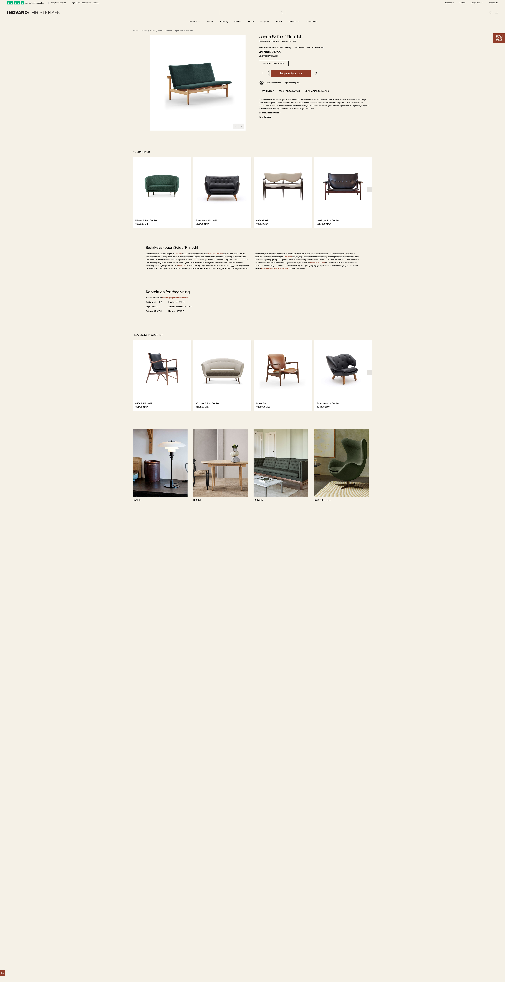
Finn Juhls (182, 265)
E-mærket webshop (273, 83)
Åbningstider (493, 3)
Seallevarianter (275, 63)
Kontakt (462, 3)
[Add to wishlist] (315, 73)
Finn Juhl (178, 254)
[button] (198, 83)
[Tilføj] (268, 71)
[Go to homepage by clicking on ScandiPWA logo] (33, 12)
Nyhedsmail (449, 3)
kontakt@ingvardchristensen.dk (176, 298)
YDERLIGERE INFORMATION (317, 91)
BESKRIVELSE (268, 91)
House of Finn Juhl (215, 254)
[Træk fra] (268, 74)
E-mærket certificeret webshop (88, 3)
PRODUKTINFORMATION (289, 91)
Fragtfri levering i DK (58, 3)
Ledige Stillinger (477, 3)
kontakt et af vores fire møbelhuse (274, 268)
